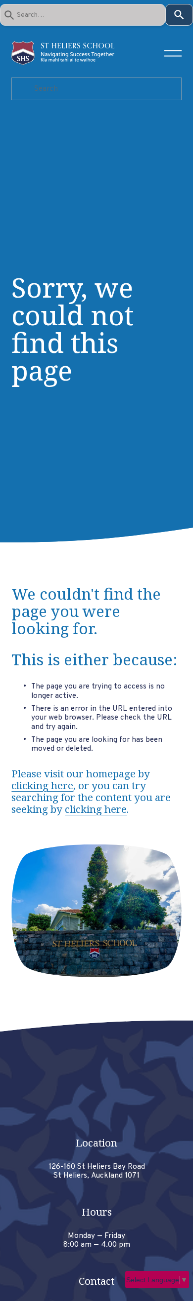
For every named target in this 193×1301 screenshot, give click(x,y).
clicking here (42, 785)
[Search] (179, 15)
